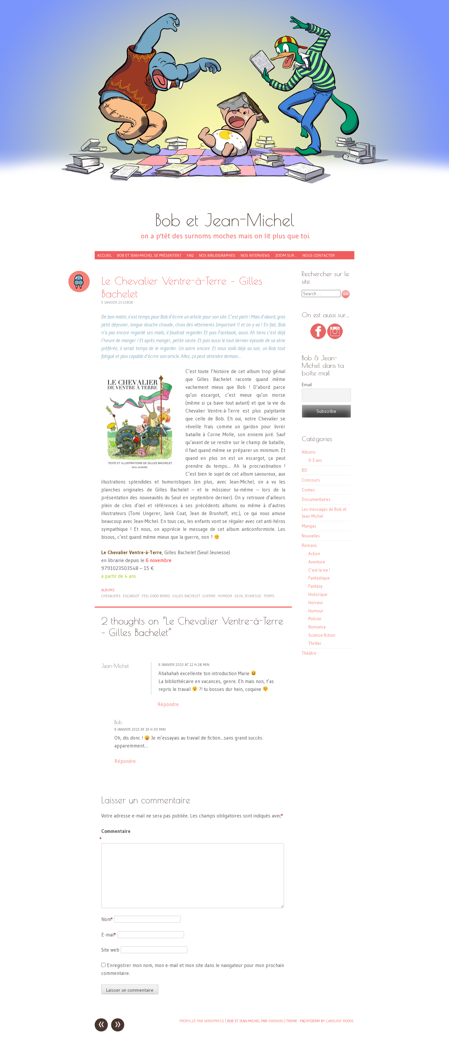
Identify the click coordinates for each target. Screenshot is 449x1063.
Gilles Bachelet (186, 596)
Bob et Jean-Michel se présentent (149, 255)
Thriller (314, 643)
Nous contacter (318, 255)
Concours (311, 480)
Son (79, 281)
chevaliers (111, 596)
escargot (131, 596)
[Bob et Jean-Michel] (224, 108)
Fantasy (315, 586)
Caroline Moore (340, 1021)
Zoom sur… (286, 255)
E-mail (108, 935)
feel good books (156, 596)
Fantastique (319, 577)
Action (314, 553)
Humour (315, 610)
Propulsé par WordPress (201, 1021)
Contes (308, 489)
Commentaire (115, 835)
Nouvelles (311, 535)
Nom (107, 919)
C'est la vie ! (319, 570)
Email (307, 385)
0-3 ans (315, 460)
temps (269, 596)
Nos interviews (255, 255)
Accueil (104, 255)
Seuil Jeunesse (247, 596)
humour (225, 596)
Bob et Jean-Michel (225, 220)
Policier (315, 618)
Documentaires (316, 499)
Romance (317, 626)
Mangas (309, 526)
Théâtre (309, 653)
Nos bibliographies (217, 255)
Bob (130, 302)
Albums (108, 590)
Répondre (168, 704)
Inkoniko (275, 1021)
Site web (110, 950)
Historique (317, 594)
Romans (309, 545)
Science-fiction (321, 635)
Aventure (316, 561)
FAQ (190, 255)
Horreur (315, 602)
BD (304, 470)
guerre (209, 596)
